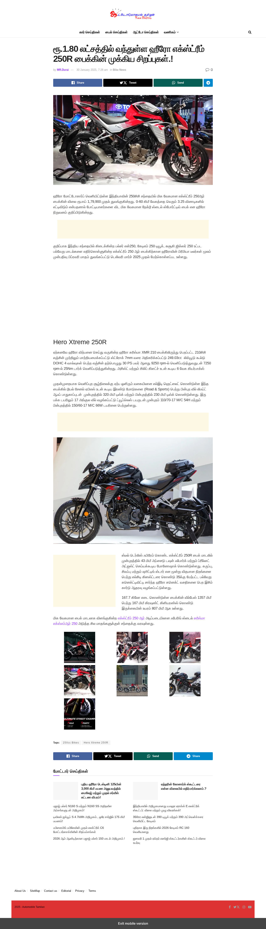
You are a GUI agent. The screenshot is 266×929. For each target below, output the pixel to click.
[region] (133, 297)
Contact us (50, 890)
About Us (20, 890)
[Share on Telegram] (208, 83)
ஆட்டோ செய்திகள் (146, 32)
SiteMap (35, 890)
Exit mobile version (133, 923)
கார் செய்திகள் (89, 32)
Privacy (79, 890)
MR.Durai (63, 69)
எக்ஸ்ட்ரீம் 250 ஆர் (131, 618)
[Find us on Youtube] (249, 907)
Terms (92, 890)
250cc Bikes (71, 742)
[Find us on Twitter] (236, 907)
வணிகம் (170, 32)
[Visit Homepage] (133, 14)
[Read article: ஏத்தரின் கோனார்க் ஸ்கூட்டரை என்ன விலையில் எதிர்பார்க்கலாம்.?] (145, 791)
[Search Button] (249, 32)
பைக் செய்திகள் (116, 32)
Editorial (66, 890)
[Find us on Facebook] (230, 907)
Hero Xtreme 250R (96, 742)
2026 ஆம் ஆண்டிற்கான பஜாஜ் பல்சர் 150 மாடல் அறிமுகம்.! (89, 838)
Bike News (119, 69)
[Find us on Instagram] (244, 907)
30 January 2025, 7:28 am (92, 69)
